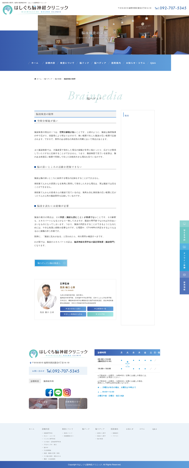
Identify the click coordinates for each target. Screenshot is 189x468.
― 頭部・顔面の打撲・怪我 (51, 453)
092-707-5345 (173, 7)
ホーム (34, 63)
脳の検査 (58, 79)
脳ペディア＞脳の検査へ (49, 263)
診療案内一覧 (101, 309)
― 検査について (67, 433)
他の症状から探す (74, 309)
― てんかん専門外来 (48, 438)
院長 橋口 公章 (47, 312)
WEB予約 (101, 314)
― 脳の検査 (99, 438)
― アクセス (114, 436)
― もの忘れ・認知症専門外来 (51, 441)
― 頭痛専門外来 (47, 433)
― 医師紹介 (114, 433)
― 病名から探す (100, 436)
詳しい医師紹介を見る (74, 314)
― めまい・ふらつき (48, 436)
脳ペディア (48, 79)
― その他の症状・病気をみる (51, 456)
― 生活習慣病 (46, 450)
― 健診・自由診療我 (48, 459)
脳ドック (84, 63)
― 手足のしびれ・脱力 (49, 444)
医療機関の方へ (73, 403)
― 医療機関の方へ (68, 436)
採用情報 (43, 403)
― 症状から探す (100, 433)
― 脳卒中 (45, 447)
